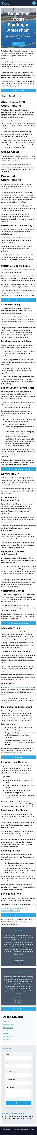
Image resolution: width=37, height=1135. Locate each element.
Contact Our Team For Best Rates (18, 300)
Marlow (5, 1030)
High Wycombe (8, 1027)
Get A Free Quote (18, 1009)
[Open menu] (34, 3)
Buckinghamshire (8, 1036)
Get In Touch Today (18, 90)
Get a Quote (17, 43)
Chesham (4, 908)
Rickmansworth (15, 910)
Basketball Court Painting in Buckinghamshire (17, 687)
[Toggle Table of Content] (19, 96)
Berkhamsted (5, 910)
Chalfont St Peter (22, 908)
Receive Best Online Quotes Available (18, 469)
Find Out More (18, 757)
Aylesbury (6, 1033)
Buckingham (7, 1039)
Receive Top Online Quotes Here (18, 623)
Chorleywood (12, 908)
